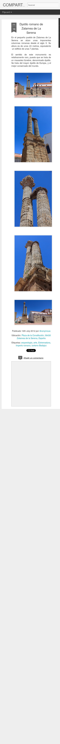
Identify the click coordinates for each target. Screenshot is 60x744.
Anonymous (44, 330)
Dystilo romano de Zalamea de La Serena (31, 28)
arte (35, 342)
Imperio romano (23, 345)
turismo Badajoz (39, 345)
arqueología (26, 342)
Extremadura (44, 342)
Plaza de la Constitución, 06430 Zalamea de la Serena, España (34, 337)
